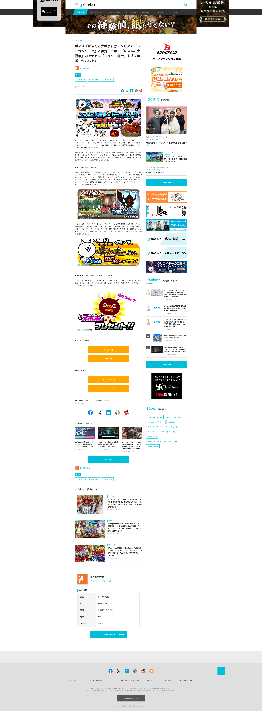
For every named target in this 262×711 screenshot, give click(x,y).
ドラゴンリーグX (81, 80)
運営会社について (76, 680)
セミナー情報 (130, 12)
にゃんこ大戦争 (94, 80)
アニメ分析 (172, 12)
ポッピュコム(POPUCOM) (155, 427)
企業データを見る (108, 634)
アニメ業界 (158, 12)
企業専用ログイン (130, 698)
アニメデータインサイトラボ (174, 417)
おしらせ (168, 680)
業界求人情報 (114, 12)
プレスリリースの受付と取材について (127, 680)
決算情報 (145, 12)
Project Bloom (152, 437)
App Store (108, 358)
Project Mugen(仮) (172, 427)
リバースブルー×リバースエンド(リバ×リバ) (161, 432)
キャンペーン (80, 41)
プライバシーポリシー (184, 680)
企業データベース (96, 12)
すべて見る (108, 459)
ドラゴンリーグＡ (107, 80)
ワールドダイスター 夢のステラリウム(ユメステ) (162, 441)
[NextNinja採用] (166, 386)
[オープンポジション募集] (166, 52)
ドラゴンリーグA (108, 379)
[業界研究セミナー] (166, 79)
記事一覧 (80, 12)
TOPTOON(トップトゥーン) (155, 422)
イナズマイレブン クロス (154, 417)
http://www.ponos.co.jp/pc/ (99, 581)
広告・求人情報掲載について (98, 680)
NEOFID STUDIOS (152, 446)
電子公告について (152, 680)
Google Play (108, 349)
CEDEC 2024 (171, 422)
